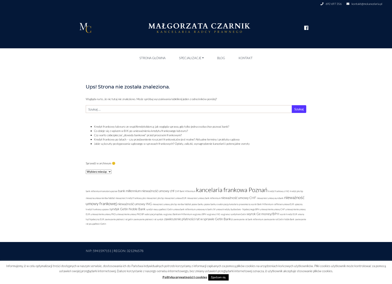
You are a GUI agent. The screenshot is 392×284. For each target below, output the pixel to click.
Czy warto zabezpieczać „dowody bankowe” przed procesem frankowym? (138, 135)
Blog (221, 58)
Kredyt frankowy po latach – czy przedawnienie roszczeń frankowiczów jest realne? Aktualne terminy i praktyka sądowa (166, 139)
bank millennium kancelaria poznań (102, 191)
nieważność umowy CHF (238, 198)
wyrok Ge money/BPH (263, 214)
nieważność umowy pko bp (165, 204)
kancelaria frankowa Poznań (231, 189)
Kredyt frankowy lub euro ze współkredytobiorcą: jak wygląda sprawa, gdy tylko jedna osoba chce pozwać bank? (161, 126)
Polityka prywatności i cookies (185, 277)
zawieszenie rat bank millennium (248, 219)
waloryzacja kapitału (154, 214)
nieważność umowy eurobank (270, 198)
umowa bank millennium (184, 209)
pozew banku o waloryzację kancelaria (221, 204)
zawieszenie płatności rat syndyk (149, 219)
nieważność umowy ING (134, 204)
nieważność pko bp (155, 198)
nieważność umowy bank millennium (203, 198)
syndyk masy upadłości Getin (159, 209)
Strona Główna (152, 58)
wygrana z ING (213, 214)
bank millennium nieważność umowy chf (146, 191)
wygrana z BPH (199, 214)
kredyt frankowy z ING (278, 191)
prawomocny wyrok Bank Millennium (256, 204)
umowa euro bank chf (205, 209)
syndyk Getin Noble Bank (127, 209)
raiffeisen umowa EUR (284, 204)
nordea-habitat (184, 204)
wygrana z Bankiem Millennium (177, 214)
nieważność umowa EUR (175, 198)
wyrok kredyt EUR (288, 214)
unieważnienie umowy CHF (272, 209)
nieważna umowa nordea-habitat (100, 198)
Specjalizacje (190, 58)
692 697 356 (333, 4)
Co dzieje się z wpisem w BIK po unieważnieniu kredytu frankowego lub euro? (141, 131)
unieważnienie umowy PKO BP (130, 214)
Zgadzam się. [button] (218, 277)
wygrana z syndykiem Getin (233, 214)
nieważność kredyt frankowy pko (130, 198)
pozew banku (198, 204)
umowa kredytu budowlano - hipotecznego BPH (237, 209)
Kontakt (245, 58)
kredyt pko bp (296, 191)
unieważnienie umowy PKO (103, 214)
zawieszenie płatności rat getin (119, 219)
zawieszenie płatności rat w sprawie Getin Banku (198, 219)
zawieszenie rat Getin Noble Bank (279, 219)
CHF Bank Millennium (185, 191)
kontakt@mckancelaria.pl (366, 4)
